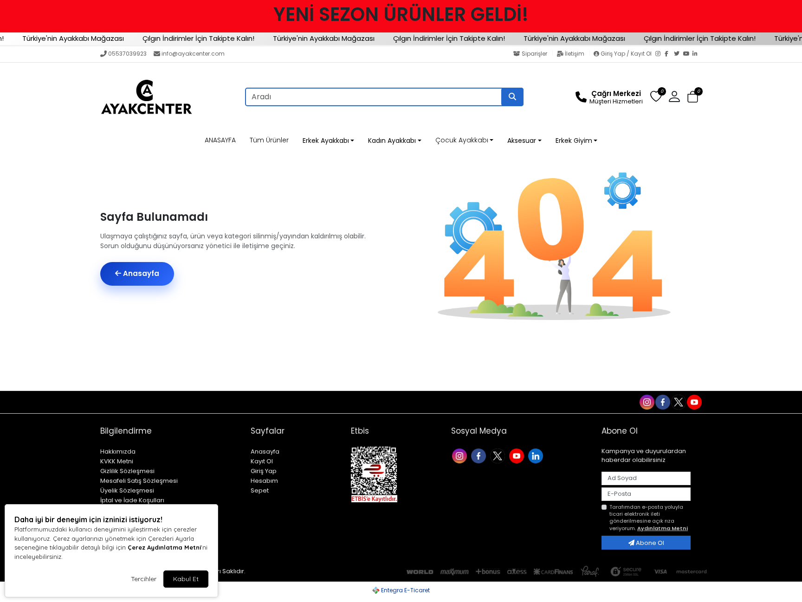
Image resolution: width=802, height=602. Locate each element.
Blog (189, 402)
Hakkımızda (118, 451)
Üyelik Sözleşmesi (127, 490)
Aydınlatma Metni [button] (662, 528)
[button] (693, 97)
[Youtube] (517, 455)
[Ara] (512, 97)
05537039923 (127, 54)
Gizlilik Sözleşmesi (127, 471)
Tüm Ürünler (269, 140)
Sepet (260, 490)
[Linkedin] (536, 455)
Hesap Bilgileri (226, 402)
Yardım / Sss (121, 402)
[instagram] (646, 401)
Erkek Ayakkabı (326, 140)
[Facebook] (669, 54)
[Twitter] (678, 54)
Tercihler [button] (143, 579)
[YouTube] (687, 54)
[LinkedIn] (697, 54)
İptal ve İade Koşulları (132, 500)
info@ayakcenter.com (193, 54)
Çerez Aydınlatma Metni (164, 547)
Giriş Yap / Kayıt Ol (626, 54)
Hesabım (264, 480)
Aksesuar (521, 140)
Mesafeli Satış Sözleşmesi (139, 480)
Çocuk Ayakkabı (461, 140)
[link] (401, 14)
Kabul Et (186, 579)
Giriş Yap (264, 471)
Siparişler (534, 54)
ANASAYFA (220, 140)
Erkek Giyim (574, 140)
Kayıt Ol (262, 461)
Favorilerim (574, 401)
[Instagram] (660, 54)
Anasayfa (140, 273)
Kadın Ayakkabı (392, 140)
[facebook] (662, 401)
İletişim (574, 54)
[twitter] (678, 401)
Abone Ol (649, 542)
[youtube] (694, 401)
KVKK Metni (116, 461)
